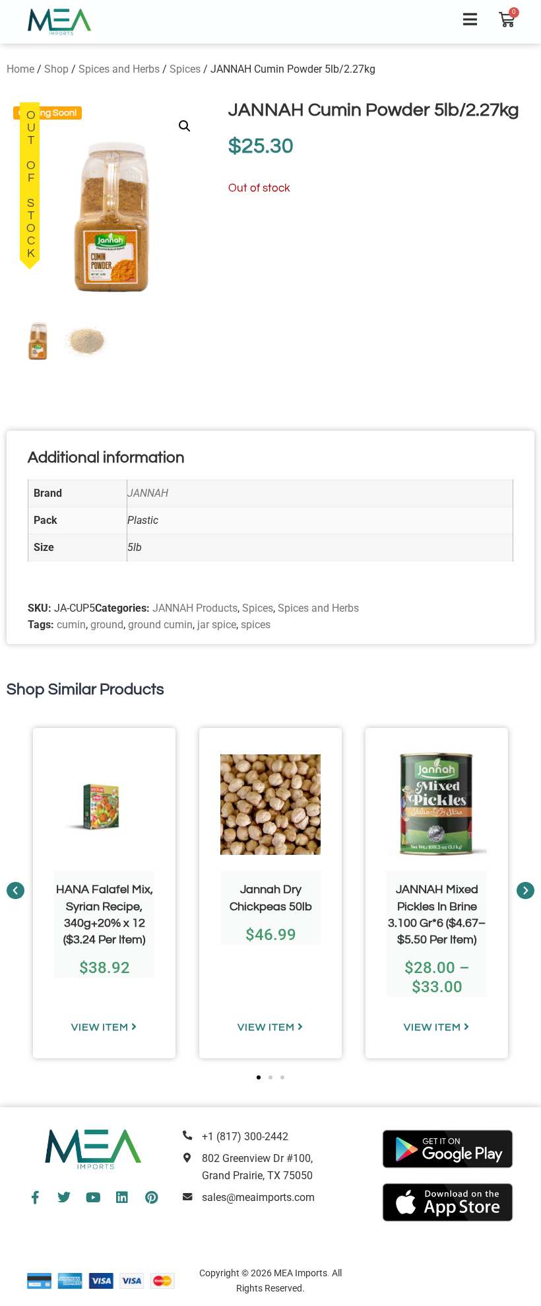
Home (20, 69)
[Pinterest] (151, 1197)
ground (106, 624)
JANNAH (147, 493)
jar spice (216, 624)
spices (255, 624)
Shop (56, 69)
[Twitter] (64, 1197)
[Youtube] (93, 1197)
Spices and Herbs (119, 69)
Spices (185, 69)
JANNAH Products (195, 608)
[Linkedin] (122, 1197)
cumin (71, 624)
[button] (185, 126)
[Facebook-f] (35, 1197)
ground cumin (160, 624)
